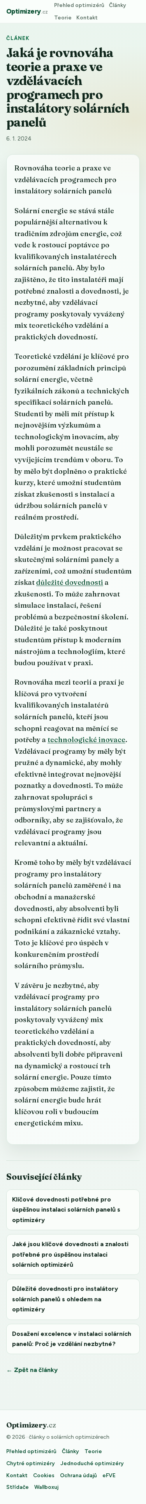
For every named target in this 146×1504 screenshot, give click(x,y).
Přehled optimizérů (79, 5)
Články (117, 5)
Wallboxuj (46, 1487)
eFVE (109, 1475)
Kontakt (87, 17)
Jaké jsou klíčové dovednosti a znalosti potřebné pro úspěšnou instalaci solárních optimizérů (70, 1254)
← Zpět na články (32, 1370)
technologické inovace (86, 739)
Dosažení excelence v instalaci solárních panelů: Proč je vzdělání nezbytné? (71, 1339)
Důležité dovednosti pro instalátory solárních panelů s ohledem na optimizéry (65, 1299)
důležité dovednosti (69, 582)
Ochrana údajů (78, 1475)
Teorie (63, 17)
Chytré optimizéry (30, 1463)
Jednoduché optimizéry (92, 1463)
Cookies (44, 1475)
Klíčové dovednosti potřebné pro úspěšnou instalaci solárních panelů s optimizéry (66, 1210)
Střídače (17, 1487)
